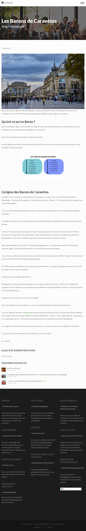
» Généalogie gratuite (9, 492)
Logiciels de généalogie (41, 524)
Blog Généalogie (7, 356)
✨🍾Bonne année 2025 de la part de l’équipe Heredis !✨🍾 (26, 381)
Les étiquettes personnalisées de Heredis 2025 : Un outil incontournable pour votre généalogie (37, 375)
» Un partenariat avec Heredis (12, 436)
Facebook (36, 527)
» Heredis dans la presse (10, 406)
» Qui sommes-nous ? (38, 433)
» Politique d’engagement (39, 406)
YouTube (49, 527)
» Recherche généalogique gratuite (72, 468)
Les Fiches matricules (13, 368)
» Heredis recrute (7, 465)
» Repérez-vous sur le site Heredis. (71, 436)
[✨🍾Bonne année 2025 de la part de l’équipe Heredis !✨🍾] (4, 382)
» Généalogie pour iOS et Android (42, 463)
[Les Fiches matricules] (4, 370)
